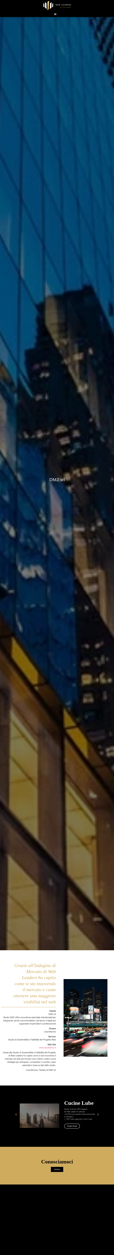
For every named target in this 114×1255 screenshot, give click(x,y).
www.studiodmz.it (47, 1047)
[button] (55, 14)
